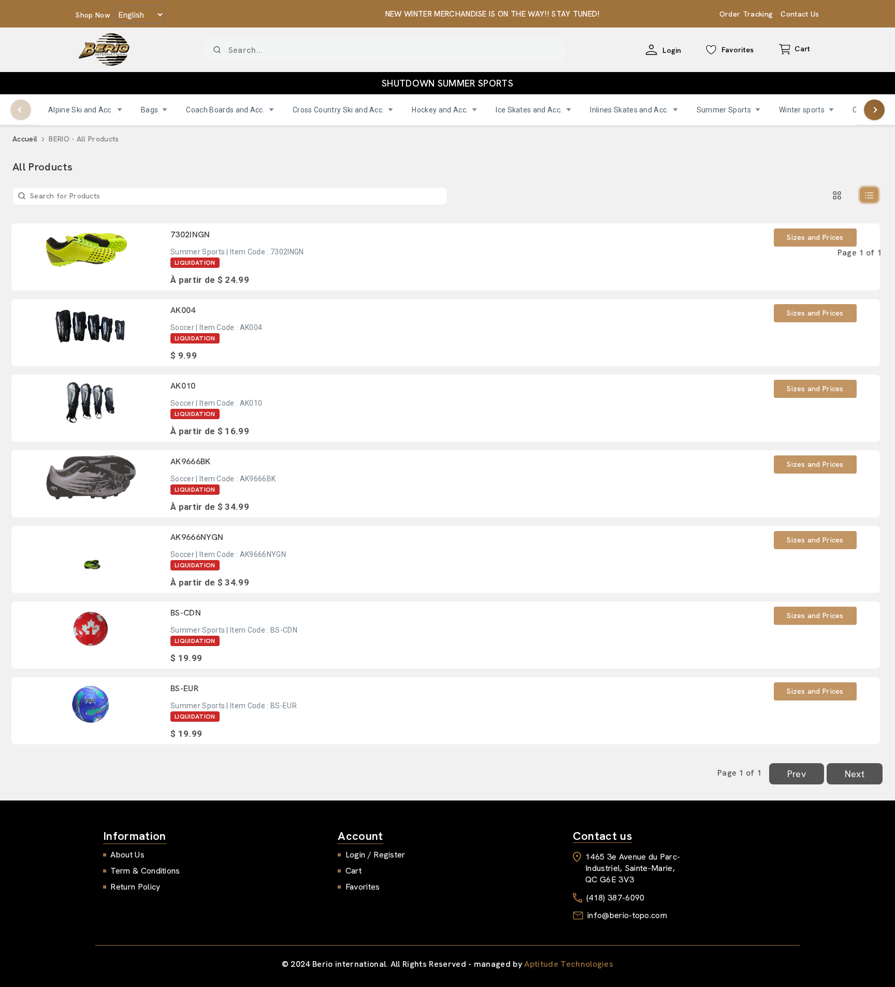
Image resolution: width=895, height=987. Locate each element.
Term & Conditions (145, 870)
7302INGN (190, 234)
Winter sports (802, 110)
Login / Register (375, 854)
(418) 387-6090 (615, 897)
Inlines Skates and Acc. (629, 110)
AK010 (183, 385)
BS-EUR (184, 688)
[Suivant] (874, 109)
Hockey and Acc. (440, 110)
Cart (353, 870)
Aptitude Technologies (568, 964)
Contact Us (800, 14)
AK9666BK (190, 461)
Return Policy (135, 886)
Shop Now (93, 15)
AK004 (183, 310)
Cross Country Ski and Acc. (338, 110)
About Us (127, 854)
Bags (149, 110)
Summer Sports (724, 110)
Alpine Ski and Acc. (80, 110)
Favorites (362, 886)
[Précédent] (20, 109)
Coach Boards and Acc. (225, 110)
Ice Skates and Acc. (529, 110)
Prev (796, 774)
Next (854, 774)
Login (672, 50)
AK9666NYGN (196, 537)
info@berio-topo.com (627, 915)
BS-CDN (185, 612)
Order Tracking (746, 14)
